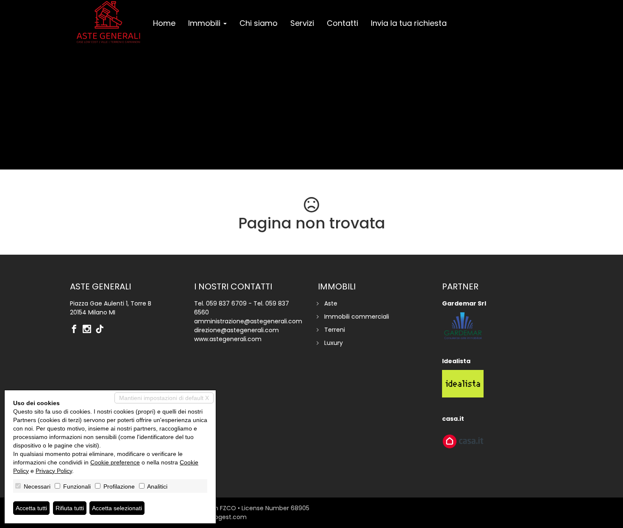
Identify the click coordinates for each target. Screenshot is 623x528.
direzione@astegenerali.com (236, 330)
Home (164, 23)
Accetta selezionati (117, 508)
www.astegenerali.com (227, 339)
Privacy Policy (54, 470)
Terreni (334, 329)
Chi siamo (258, 23)
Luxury (333, 343)
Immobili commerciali (356, 316)
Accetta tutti (31, 508)
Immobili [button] (205, 23)
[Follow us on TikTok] (101, 329)
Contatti (342, 23)
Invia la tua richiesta (409, 23)
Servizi (302, 23)
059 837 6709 (226, 303)
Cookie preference (115, 462)
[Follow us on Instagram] (89, 329)
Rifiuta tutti (70, 508)
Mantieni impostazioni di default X (164, 398)
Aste (330, 303)
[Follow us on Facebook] (76, 329)
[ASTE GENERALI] (108, 22)
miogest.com (227, 517)
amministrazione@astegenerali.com (248, 321)
